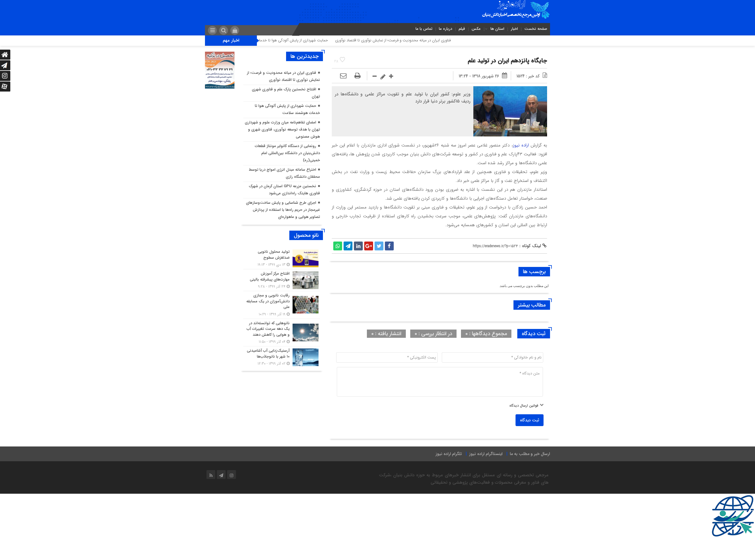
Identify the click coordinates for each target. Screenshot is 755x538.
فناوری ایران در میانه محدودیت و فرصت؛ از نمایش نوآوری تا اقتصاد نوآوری (416, 40)
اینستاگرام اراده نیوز (486, 454)
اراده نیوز (521, 145)
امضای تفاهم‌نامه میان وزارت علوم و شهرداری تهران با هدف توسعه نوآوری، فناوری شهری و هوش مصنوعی (282, 129)
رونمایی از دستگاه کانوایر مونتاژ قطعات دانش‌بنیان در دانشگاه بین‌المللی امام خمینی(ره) (287, 153)
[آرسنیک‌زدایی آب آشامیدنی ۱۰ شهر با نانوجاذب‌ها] (281, 356)
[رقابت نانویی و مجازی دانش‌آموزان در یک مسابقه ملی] (281, 305)
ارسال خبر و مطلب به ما (530, 454)
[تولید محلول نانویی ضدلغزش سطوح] (281, 258)
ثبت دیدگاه (529, 420)
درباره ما (445, 29)
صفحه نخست (535, 29)
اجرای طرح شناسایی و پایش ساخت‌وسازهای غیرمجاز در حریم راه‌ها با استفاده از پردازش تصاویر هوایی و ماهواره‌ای (283, 210)
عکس (476, 29)
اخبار (514, 29)
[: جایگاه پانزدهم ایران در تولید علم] (343, 76)
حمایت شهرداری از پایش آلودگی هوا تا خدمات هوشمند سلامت (302, 40)
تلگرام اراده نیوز (449, 454)
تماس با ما (424, 29)
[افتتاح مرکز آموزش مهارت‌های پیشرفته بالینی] (281, 280)
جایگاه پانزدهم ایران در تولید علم (507, 60)
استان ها (497, 29)
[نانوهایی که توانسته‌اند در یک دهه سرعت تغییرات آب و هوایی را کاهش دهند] (281, 332)
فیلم (462, 29)
